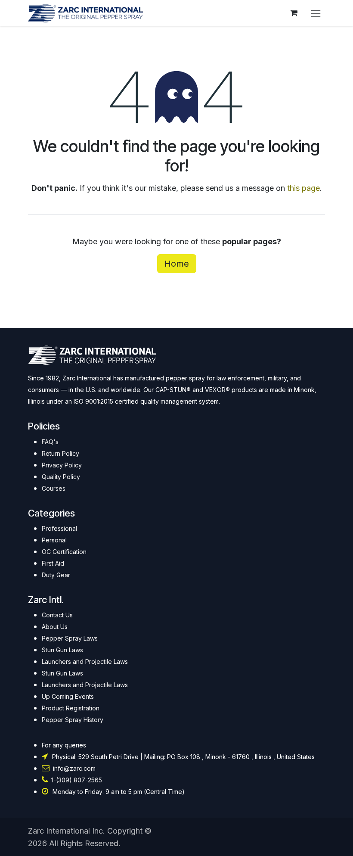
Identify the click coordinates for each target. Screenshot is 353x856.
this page (303, 188)
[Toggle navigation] (316, 13)
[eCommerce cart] (293, 12)
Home (176, 263)
